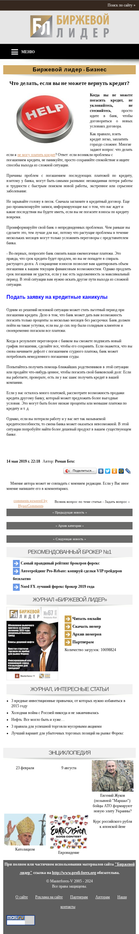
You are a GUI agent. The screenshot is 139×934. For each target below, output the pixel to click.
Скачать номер (86, 626)
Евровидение (68, 852)
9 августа (68, 768)
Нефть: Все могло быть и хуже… (38, 719)
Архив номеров (86, 634)
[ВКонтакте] (101, 471)
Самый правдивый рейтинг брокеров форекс (60, 563)
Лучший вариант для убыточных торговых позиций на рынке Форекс (67, 733)
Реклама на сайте (49, 897)
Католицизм (25, 849)
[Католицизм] (25, 844)
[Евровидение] (69, 847)
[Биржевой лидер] (69, 38)
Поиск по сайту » (121, 5)
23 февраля (25, 768)
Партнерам (82, 641)
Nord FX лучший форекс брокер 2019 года (57, 586)
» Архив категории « (70, 526)
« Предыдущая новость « (69, 512)
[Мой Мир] (121, 471)
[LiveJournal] (128, 471)
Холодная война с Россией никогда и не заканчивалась (55, 712)
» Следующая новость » (69, 539)
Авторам (102, 897)
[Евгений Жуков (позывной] (113, 790)
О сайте (22, 897)
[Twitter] (107, 471)
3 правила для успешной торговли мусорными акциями (56, 726)
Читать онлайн (86, 618)
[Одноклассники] (114, 471)
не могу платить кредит (36, 154)
